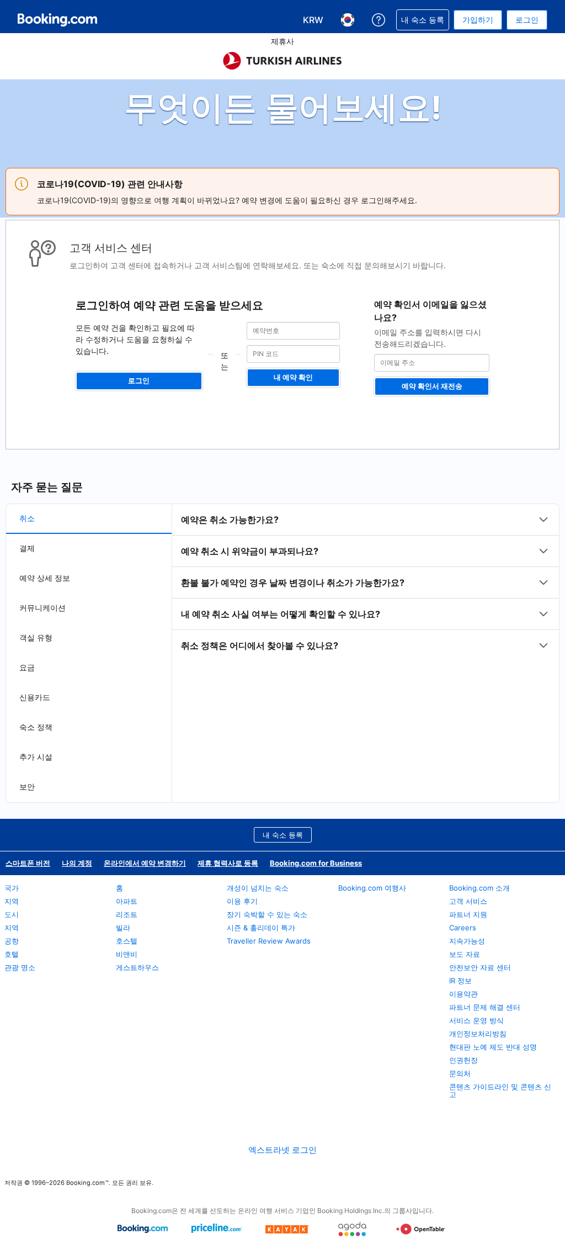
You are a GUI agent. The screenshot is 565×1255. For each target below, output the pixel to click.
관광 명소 (19, 967)
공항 (11, 940)
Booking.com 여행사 (372, 887)
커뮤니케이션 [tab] (42, 607)
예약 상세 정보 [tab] (44, 578)
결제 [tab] (27, 548)
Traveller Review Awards (269, 940)
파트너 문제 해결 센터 (484, 1007)
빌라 (123, 927)
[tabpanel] (365, 582)
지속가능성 (467, 940)
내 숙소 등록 (283, 834)
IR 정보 (460, 980)
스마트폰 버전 (28, 863)
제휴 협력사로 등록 (228, 863)
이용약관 (463, 993)
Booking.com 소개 (479, 887)
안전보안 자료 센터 (480, 967)
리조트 (126, 914)
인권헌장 (463, 1060)
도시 (11, 914)
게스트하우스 (137, 967)
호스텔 (126, 940)
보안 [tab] (27, 786)
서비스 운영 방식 (476, 1020)
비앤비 (126, 954)
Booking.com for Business (316, 863)
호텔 (11, 954)
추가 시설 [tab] (35, 756)
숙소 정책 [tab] (35, 727)
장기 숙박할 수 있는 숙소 (267, 914)
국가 (11, 887)
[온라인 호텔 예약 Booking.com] (57, 20)
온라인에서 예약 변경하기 (145, 863)
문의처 (460, 1073)
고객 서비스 (468, 901)
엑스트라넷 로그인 (282, 1150)
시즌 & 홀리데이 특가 (261, 927)
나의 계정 (77, 863)
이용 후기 (242, 901)
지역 (11, 901)
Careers (462, 927)
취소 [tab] (27, 518)
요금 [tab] (27, 667)
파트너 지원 (468, 914)
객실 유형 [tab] (35, 637)
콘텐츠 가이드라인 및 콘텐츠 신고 (500, 1090)
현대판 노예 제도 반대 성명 (493, 1046)
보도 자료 (464, 954)
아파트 (126, 901)
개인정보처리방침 (478, 1033)
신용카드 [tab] (34, 697)
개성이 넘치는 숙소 (258, 887)
